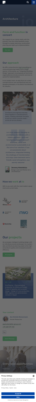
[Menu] (33, 2)
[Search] (28, 2)
